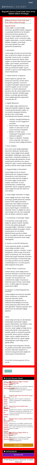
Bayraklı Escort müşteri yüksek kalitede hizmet (21, 419)
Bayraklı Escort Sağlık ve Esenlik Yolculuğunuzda (18, 382)
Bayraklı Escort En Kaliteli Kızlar (18, 406)
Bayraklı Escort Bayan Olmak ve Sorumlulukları (18, 433)
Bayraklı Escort (14, 6)
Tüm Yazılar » (18, 445)
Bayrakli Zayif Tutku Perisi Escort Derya (21, 395)
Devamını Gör (18, 455)
